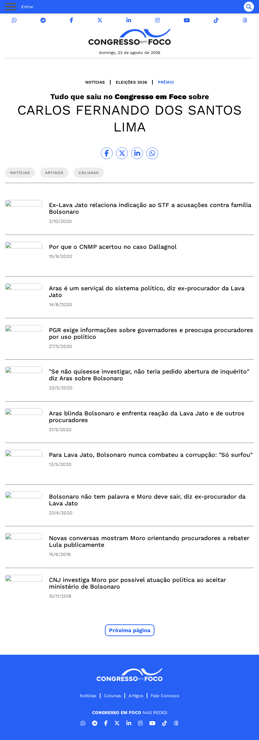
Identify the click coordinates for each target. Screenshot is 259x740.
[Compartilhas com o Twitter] (122, 153)
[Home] (129, 37)
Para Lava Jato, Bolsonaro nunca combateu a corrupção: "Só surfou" (151, 454)
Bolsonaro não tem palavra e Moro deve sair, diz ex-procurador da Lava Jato (147, 500)
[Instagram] (157, 20)
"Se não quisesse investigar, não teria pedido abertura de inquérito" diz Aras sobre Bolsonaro (149, 375)
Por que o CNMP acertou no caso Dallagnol (113, 246)
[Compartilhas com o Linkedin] (137, 153)
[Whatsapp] (14, 20)
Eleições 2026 (131, 82)
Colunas (112, 695)
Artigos (135, 695)
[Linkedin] (128, 20)
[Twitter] (100, 20)
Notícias (95, 82)
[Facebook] (71, 20)
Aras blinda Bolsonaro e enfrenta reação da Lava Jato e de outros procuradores (146, 416)
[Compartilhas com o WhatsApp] (152, 153)
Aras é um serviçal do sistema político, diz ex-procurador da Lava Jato (146, 291)
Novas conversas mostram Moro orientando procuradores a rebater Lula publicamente (149, 541)
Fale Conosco (165, 695)
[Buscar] (249, 7)
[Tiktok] (216, 20)
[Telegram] (43, 20)
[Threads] (244, 20)
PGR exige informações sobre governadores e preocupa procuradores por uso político (151, 333)
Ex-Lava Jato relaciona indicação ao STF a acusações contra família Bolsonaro (150, 208)
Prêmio (166, 82)
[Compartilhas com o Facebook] (107, 153)
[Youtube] (187, 20)
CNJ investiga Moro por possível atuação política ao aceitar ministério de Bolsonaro (137, 583)
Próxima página (129, 630)
